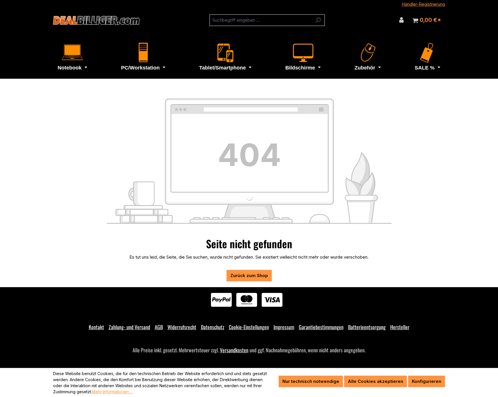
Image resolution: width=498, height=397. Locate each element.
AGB (159, 327)
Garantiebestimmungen (321, 327)
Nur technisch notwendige (310, 381)
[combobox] (261, 20)
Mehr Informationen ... (112, 391)
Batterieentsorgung (367, 327)
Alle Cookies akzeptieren (375, 381)
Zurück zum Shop (249, 275)
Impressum (283, 327)
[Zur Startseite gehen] (96, 20)
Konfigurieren (426, 381)
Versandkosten (234, 350)
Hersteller (400, 327)
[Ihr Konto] (401, 20)
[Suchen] (318, 20)
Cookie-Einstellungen (249, 327)
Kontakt (96, 327)
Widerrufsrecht (181, 327)
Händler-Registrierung (423, 4)
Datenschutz (212, 327)
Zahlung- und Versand (129, 327)
